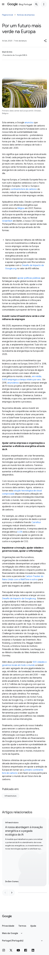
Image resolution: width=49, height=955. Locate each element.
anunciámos (13, 382)
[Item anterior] (5, 892)
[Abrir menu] (3, 4)
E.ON (19, 532)
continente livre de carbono (23, 189)
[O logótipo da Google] (7, 916)
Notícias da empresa (25, 15)
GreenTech (7, 221)
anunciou (29, 122)
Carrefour (36, 522)
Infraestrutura (10, 796)
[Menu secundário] (44, 4)
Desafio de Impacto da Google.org (19, 598)
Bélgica (20, 208)
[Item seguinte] (12, 892)
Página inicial (7, 15)
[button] (45, 41)
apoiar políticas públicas (29, 278)
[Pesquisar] (36, 4)
